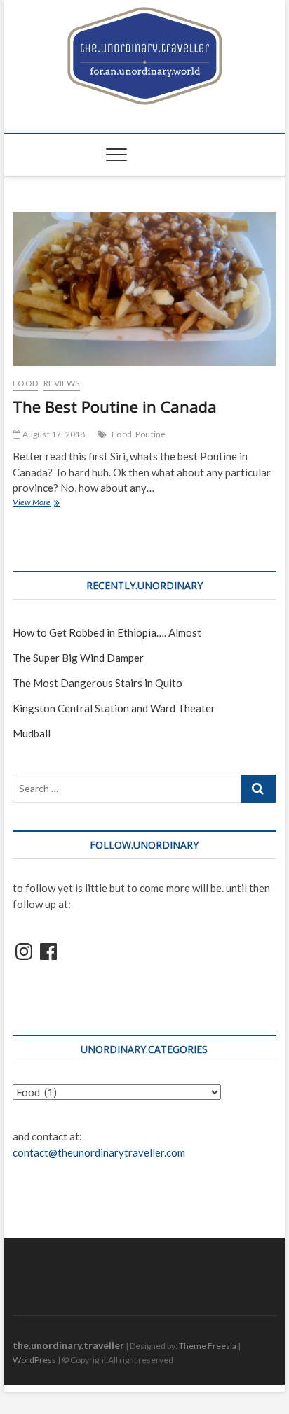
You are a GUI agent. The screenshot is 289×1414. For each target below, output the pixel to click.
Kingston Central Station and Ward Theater (114, 708)
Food (25, 383)
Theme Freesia (207, 1346)
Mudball (32, 733)
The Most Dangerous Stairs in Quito (97, 683)
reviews (61, 383)
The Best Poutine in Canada (115, 406)
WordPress (34, 1360)
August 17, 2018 (52, 434)
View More (44, 503)
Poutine (150, 434)
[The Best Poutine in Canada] (144, 289)
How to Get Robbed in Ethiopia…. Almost (107, 632)
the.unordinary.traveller (68, 1345)
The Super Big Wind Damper (78, 657)
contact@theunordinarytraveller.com (99, 1152)
